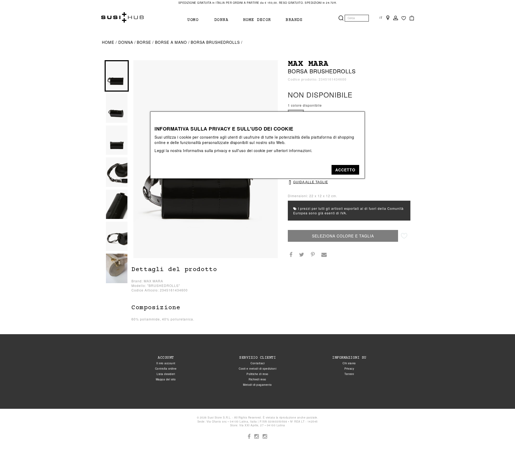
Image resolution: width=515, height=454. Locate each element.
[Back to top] (500, 439)
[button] (345, 170)
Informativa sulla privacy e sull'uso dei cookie (224, 150)
